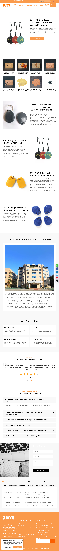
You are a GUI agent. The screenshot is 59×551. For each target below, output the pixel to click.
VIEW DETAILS (9, 65)
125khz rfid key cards (45, 502)
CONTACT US (47, 5)
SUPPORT (36, 5)
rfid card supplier (42, 489)
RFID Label (29, 526)
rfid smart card (17, 489)
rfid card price (7, 489)
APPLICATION (28, 5)
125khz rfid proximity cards (47, 505)
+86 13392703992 (19, 0)
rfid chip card (6, 502)
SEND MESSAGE (41, 470)
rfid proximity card (46, 497)
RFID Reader (29, 532)
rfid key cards (34, 505)
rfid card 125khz (7, 505)
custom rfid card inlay (39, 495)
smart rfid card (7, 500)
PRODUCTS (20, 5)
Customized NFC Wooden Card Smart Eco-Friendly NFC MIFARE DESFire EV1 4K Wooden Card (50, 72)
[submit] (49, 1)
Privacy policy (45, 548)
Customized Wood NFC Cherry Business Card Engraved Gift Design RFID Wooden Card (9, 90)
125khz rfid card (27, 495)
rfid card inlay (17, 492)
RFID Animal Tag (30, 530)
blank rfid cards (44, 492)
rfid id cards (18, 495)
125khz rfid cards (7, 495)
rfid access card (33, 500)
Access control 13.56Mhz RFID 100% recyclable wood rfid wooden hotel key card (36, 72)
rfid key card (20, 497)
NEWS (41, 5)
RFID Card (28, 523)
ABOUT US (15, 5)
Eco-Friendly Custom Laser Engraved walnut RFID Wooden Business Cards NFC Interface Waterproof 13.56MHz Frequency (36, 90)
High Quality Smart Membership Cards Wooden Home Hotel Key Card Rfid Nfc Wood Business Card (22, 72)
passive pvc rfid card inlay (30, 492)
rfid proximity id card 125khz (21, 505)
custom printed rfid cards (20, 500)
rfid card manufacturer (29, 489)
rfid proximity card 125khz (32, 497)
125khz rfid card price (8, 497)
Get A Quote (37, 38)
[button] (27, 380)
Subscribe (52, 540)
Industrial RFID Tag (31, 528)
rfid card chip (43, 500)
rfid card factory (7, 492)
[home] (6, 5)
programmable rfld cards (31, 502)
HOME (12, 5)
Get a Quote (52, 5)
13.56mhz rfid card (17, 502)
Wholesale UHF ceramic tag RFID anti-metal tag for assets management (50, 90)
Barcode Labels (30, 534)
